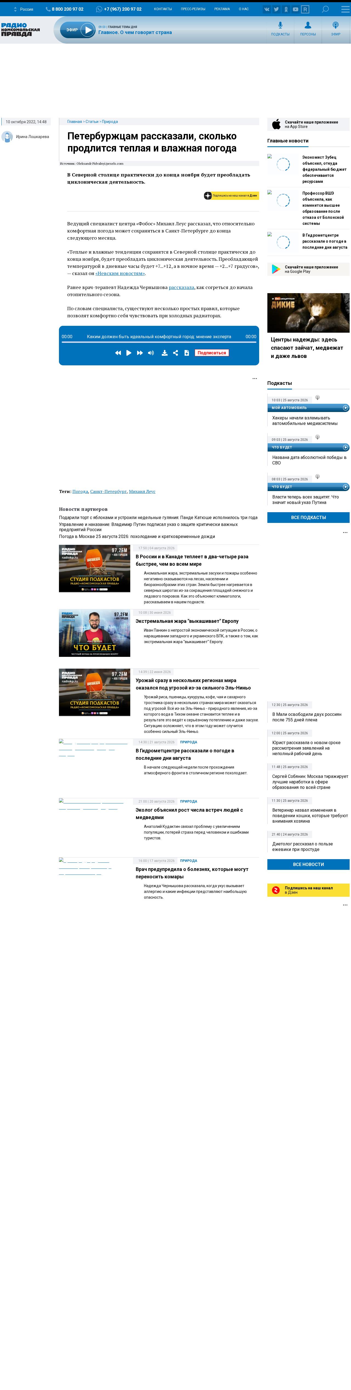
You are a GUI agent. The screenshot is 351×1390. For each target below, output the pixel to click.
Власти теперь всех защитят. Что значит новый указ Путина (305, 499)
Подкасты (280, 34)
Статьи (92, 121)
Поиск (325, 9)
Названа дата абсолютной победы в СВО (309, 460)
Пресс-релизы (193, 9)
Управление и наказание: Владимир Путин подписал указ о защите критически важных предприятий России (148, 527)
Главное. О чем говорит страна (135, 32)
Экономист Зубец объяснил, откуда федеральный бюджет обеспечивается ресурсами (324, 169)
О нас (244, 9)
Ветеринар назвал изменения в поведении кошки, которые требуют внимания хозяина (310, 816)
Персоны (308, 34)
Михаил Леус (142, 491)
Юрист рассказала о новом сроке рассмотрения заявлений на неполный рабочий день (306, 748)
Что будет (282, 447)
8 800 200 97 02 (67, 9)
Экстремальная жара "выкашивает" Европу (187, 621)
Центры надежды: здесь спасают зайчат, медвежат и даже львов (307, 347)
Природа (110, 121)
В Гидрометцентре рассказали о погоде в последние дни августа (324, 241)
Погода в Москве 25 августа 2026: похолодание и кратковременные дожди (137, 536)
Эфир (335, 34)
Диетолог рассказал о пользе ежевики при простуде (302, 846)
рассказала (181, 287)
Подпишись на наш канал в (235, 195)
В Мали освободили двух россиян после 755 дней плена (306, 717)
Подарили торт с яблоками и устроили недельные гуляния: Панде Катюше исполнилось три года (158, 517)
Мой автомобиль (289, 408)
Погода (80, 491)
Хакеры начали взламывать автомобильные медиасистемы (305, 420)
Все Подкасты (308, 517)
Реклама (222, 9)
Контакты (163, 9)
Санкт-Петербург (108, 491)
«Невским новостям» (120, 273)
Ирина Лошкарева (32, 136)
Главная (74, 121)
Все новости (308, 864)
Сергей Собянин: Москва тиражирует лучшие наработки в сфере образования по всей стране (310, 782)
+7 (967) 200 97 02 (122, 9)
